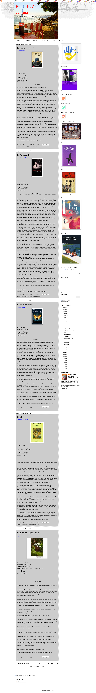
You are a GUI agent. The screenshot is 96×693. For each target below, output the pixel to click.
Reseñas (35, 40)
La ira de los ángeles (25, 304)
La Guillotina (44, 40)
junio (65, 323)
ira (29, 408)
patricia (34, 524)
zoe (39, 146)
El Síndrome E (23, 154)
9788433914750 (23, 453)
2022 (64, 360)
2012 (64, 307)
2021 (64, 358)
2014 (64, 311)
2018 (64, 352)
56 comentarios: (36, 144)
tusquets (38, 408)
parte (40, 658)
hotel (31, 658)
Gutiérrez (27, 658)
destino (23, 296)
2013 (64, 309)
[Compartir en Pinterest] (48, 145)
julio (65, 324)
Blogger (52, 690)
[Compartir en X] (45, 145)
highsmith (31, 524)
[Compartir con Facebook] (46, 145)
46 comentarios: (36, 657)
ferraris (30, 146)
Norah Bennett (73, 374)
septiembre (66, 328)
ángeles (23, 408)
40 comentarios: (36, 407)
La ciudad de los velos (26, 48)
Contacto (53, 40)
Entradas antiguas (53, 663)
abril (65, 319)
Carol (19, 416)
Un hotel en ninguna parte (28, 532)
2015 (64, 347)
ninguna (37, 658)
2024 (64, 364)
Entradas (19, 681)
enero (65, 313)
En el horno (27, 40)
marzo (65, 317)
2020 (64, 356)
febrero (65, 315)
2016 (64, 349)
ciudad (27, 146)
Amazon (23, 658)
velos (37, 146)
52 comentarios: (36, 522)
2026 (64, 368)
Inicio (38, 663)
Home (19, 40)
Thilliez (38, 296)
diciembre (66, 344)
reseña (33, 146)
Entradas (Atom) (25, 670)
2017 (64, 350)
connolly (27, 408)
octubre (65, 340)
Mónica (33, 658)
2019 (64, 354)
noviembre (66, 342)
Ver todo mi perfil (64, 388)
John (32, 408)
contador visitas (64, 301)
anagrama (24, 524)
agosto (65, 326)
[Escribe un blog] (44, 145)
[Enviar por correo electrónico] (42, 145)
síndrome (35, 296)
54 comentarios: (36, 294)
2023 (64, 362)
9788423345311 (23, 188)
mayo (65, 321)
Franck (27, 296)
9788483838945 (23, 333)
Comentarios (19, 684)
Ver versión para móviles (37, 666)
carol (27, 524)
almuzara (23, 146)
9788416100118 (23, 80)
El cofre (61, 40)
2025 (64, 366)
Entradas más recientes (22, 663)
